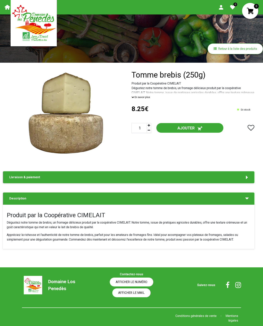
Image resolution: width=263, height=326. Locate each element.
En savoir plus (142, 97)
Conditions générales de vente (196, 316)
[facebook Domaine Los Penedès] (224, 285)
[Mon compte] (221, 7)
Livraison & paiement (24, 177)
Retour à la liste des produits (237, 49)
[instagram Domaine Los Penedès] (235, 285)
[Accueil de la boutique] (7, 7)
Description (17, 198)
